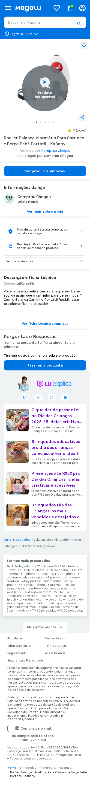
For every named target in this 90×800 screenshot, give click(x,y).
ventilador (13, 592)
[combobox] (45, 22)
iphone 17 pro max (19, 584)
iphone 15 (16, 573)
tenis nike (55, 599)
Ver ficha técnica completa (45, 323)
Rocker (50, 546)
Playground (48, 767)
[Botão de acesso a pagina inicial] (31, 8)
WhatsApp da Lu (19, 645)
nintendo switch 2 (37, 592)
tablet (46, 596)
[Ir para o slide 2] (41, 122)
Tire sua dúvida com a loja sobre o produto (39, 355)
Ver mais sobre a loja (45, 211)
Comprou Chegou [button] (55, 151)
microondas (52, 581)
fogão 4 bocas (49, 607)
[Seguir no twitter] (25, 397)
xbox (61, 577)
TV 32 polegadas (71, 610)
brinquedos (28, 767)
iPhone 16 (50, 566)
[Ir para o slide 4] (49, 122)
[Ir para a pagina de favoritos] (57, 8)
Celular (59, 592)
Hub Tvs (76, 570)
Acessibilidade (55, 653)
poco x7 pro (46, 577)
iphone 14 (32, 573)
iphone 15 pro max (49, 584)
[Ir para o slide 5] (53, 122)
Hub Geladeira (57, 570)
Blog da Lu (14, 638)
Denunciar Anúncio (19, 261)
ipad (51, 603)
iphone (73, 577)
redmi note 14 (35, 599)
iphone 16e (31, 588)
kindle (68, 581)
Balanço (65, 767)
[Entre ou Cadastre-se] (82, 8)
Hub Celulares (34, 570)
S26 (62, 566)
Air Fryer (57, 573)
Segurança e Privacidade (25, 660)
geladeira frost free (21, 607)
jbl (20, 599)
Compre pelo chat (36, 728)
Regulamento (17, 653)
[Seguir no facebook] (38, 397)
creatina (12, 581)
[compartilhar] (82, 117)
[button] (79, 23)
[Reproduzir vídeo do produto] (45, 82)
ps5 (45, 573)
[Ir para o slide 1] (36, 122)
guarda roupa (67, 603)
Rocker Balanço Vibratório (50, 539)
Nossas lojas (54, 638)
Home (11, 767)
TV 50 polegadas (44, 610)
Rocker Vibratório (30, 546)
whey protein (31, 581)
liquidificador (35, 603)
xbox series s (51, 588)
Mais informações (41, 627)
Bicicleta (60, 596)
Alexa (25, 610)
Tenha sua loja (55, 645)
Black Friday (14, 566)
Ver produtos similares (45, 171)
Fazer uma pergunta (45, 365)
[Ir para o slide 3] (45, 122)
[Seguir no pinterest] (65, 397)
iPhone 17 (33, 566)
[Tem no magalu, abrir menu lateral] (8, 8)
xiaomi (68, 588)
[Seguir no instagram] (52, 397)
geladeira (28, 577)
